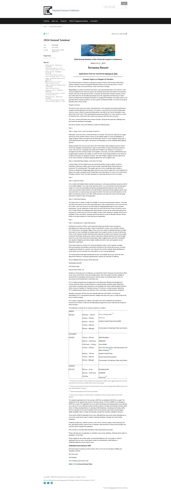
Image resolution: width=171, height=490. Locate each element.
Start (45, 45)
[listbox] (119, 34)
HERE (74, 464)
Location (46, 50)
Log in (124, 3)
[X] (48, 483)
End (45, 47)
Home (45, 26)
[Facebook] (45, 483)
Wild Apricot (113, 488)
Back (47, 33)
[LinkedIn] (52, 483)
